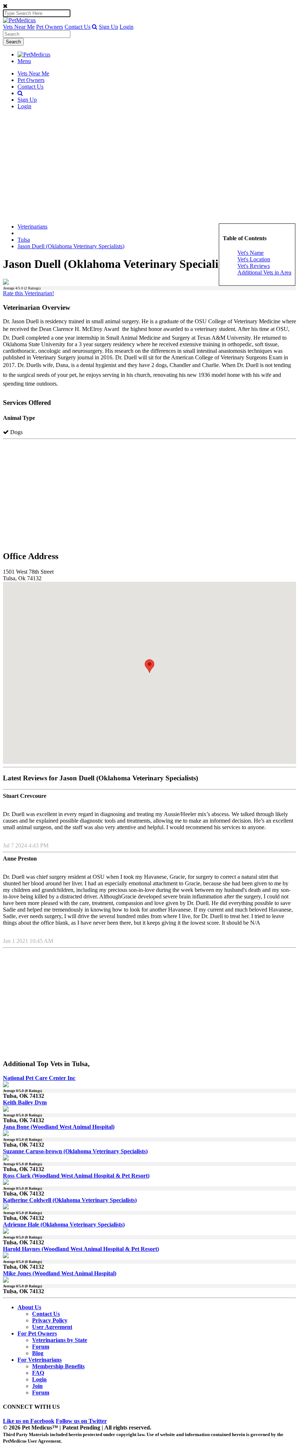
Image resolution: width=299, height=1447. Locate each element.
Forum (40, 1346)
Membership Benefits (58, 1366)
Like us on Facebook (28, 1421)
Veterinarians (32, 226)
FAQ (38, 1373)
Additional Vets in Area (264, 272)
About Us (29, 1307)
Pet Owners (49, 27)
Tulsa (24, 240)
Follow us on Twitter (81, 1421)
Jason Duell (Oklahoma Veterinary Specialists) (71, 246)
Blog (37, 1353)
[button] (94, 27)
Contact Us (77, 27)
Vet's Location (253, 259)
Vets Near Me (19, 27)
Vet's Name (250, 253)
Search (13, 41)
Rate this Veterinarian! (28, 293)
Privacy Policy (49, 1320)
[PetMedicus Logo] (34, 54)
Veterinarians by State (59, 1340)
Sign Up (108, 27)
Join (37, 1386)
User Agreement (52, 1327)
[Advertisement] (149, 167)
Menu (24, 61)
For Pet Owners (37, 1333)
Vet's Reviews (253, 266)
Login (126, 27)
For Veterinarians (40, 1360)
